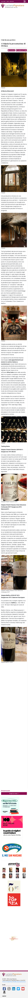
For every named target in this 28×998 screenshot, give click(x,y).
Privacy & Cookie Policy (7, 981)
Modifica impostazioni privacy (19, 981)
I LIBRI (7, 1)
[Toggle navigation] (24, 1)
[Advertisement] (14, 23)
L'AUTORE (3, 1)
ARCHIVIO (11, 1)
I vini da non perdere (8, 40)
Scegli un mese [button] (13, 793)
